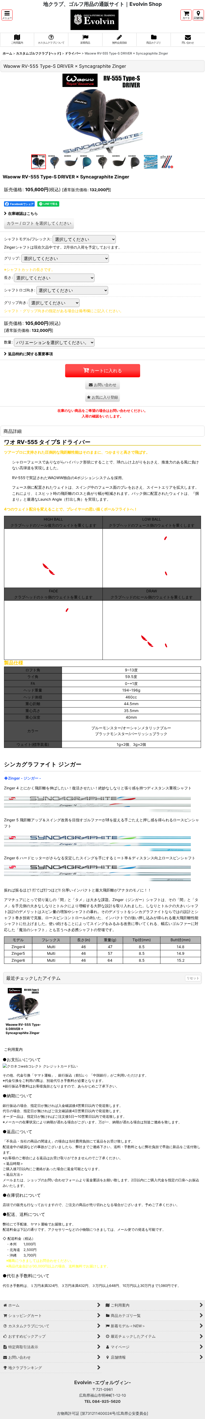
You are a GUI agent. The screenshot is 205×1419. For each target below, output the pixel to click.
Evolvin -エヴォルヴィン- (102, 1382)
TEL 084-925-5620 (102, 1401)
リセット (193, 978)
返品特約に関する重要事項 (30, 353)
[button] (7, 15)
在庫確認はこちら (23, 213)
